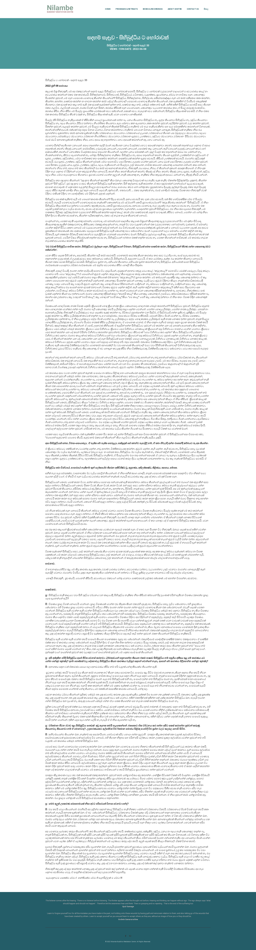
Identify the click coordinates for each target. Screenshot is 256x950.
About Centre (175, 9)
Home (108, 9)
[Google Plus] (130, 936)
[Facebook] (126, 936)
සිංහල (206, 9)
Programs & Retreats (127, 9)
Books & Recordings (153, 9)
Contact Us (193, 9)
